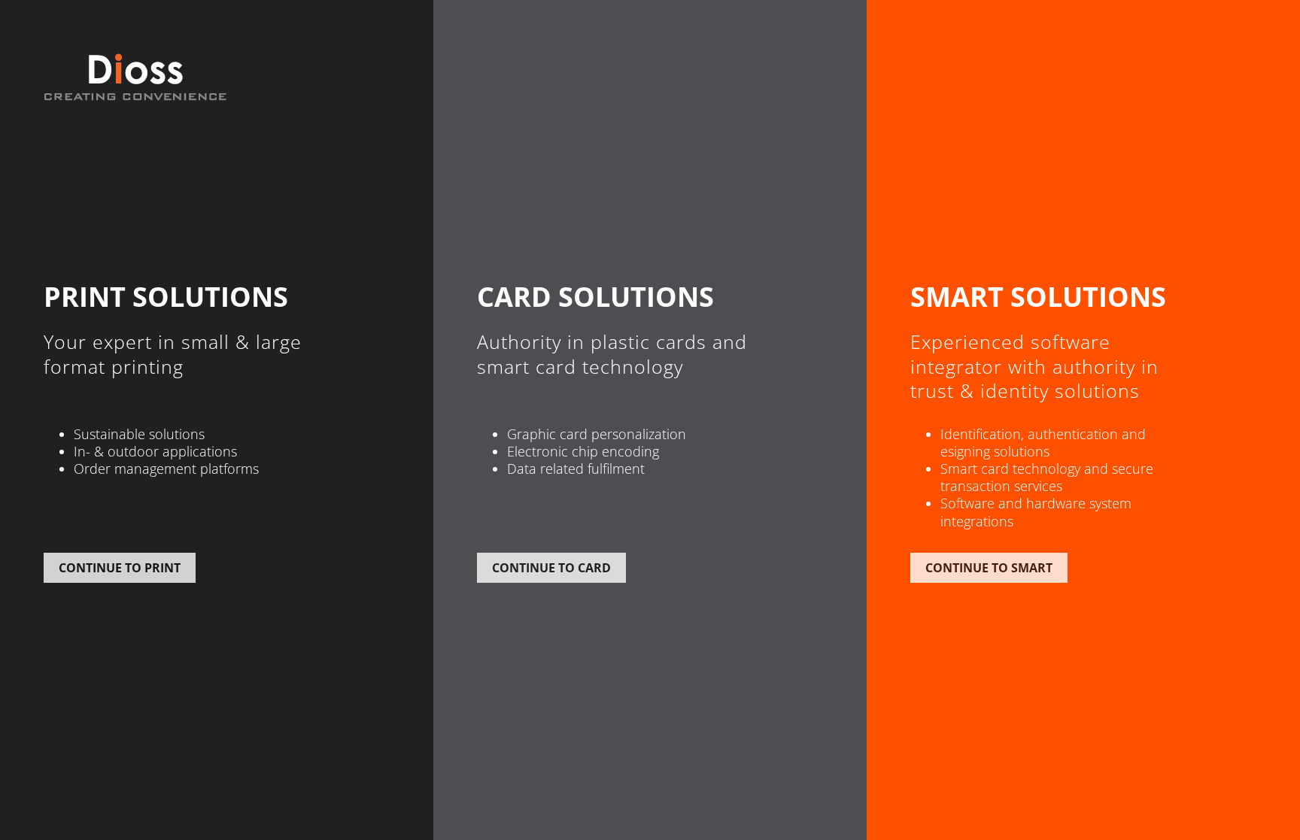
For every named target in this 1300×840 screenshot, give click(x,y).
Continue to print (120, 567)
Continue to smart (988, 567)
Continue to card (551, 567)
